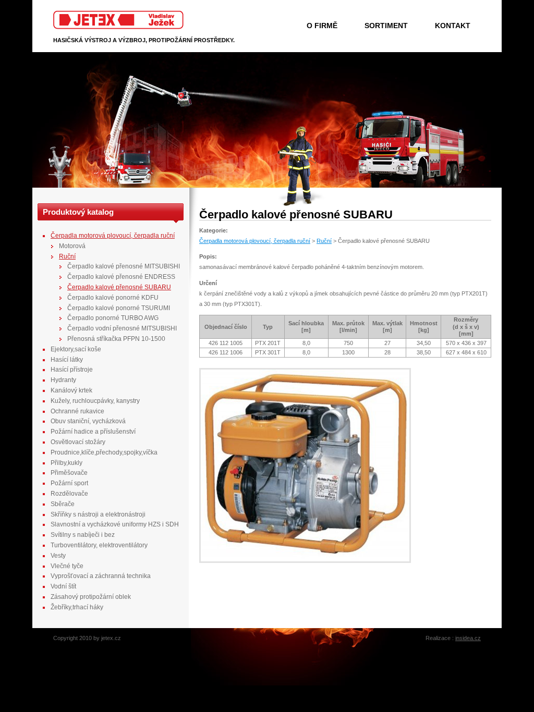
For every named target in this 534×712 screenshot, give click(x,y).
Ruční (324, 241)
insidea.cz (468, 638)
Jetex (60, 15)
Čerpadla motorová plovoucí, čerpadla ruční (254, 241)
